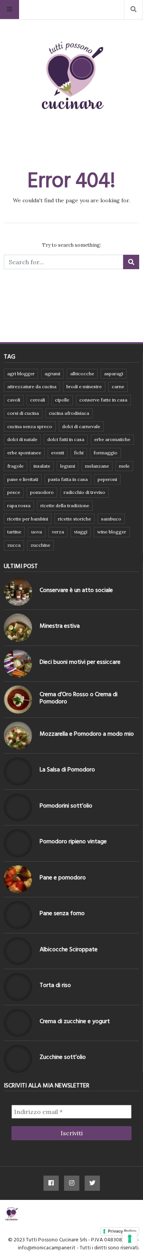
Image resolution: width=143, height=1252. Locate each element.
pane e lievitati (22, 479)
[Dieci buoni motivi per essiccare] (18, 664)
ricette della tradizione (64, 505)
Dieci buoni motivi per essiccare (80, 662)
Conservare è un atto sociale (76, 590)
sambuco (111, 519)
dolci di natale (22, 439)
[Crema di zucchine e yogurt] (18, 1023)
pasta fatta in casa (68, 479)
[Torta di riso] (18, 987)
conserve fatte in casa (103, 400)
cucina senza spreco (29, 426)
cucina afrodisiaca (69, 413)
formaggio (105, 452)
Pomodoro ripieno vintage (73, 841)
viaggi (80, 532)
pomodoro (42, 492)
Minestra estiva (60, 626)
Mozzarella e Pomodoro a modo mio (87, 734)
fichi (79, 452)
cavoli (13, 400)
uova (36, 532)
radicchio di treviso (84, 492)
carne (118, 386)
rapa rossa (19, 505)
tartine (14, 532)
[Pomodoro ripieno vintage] (18, 843)
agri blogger (21, 373)
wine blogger (111, 532)
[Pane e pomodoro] (18, 879)
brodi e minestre (84, 386)
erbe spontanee (24, 452)
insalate (42, 466)
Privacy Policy (122, 1231)
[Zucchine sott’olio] (18, 1059)
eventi (57, 452)
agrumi (52, 373)
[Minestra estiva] (18, 628)
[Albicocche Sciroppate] (18, 951)
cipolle (62, 400)
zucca (14, 545)
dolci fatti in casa (65, 439)
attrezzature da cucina (31, 386)
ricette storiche (74, 519)
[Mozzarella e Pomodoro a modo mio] (18, 736)
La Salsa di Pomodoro (67, 769)
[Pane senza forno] (18, 915)
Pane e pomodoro (63, 877)
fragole (15, 466)
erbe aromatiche (112, 439)
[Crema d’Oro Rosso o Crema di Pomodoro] (18, 700)
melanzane (97, 466)
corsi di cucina (23, 413)
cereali (37, 400)
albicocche (82, 373)
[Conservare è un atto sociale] (18, 592)
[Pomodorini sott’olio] (18, 807)
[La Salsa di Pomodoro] (18, 771)
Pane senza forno (62, 913)
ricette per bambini (27, 519)
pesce (13, 492)
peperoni (107, 479)
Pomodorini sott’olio (66, 806)
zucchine (40, 545)
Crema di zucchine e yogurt (75, 1021)
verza (58, 532)
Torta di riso (55, 985)
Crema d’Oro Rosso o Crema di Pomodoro (78, 697)
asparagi (113, 373)
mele (124, 466)
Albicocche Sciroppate (69, 949)
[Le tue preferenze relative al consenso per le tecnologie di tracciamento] (129, 1238)
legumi (67, 466)
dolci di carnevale (81, 426)
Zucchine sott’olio (63, 1057)
